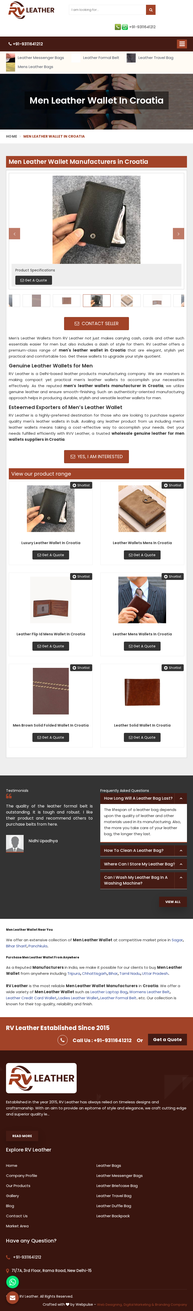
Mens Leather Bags (35, 66)
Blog (10, 1205)
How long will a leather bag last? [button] (138, 798)
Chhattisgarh (94, 973)
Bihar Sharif (16, 946)
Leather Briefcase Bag (117, 1185)
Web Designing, (110, 1304)
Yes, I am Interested (99, 456)
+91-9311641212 (142, 26)
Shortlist (83, 485)
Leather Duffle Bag (113, 1205)
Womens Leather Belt (149, 991)
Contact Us (17, 1216)
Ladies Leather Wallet (78, 998)
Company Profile (21, 1175)
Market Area (17, 1226)
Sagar (177, 940)
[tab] (143, 798)
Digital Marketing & (139, 1304)
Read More (22, 1136)
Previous (14, 233)
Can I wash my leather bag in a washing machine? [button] (136, 880)
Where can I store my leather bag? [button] (139, 864)
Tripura (73, 973)
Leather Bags (108, 1165)
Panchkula (37, 946)
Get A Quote (52, 554)
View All (173, 901)
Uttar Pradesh (155, 973)
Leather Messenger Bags (40, 57)
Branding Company (171, 1304)
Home (11, 136)
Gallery (12, 1195)
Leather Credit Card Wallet (31, 998)
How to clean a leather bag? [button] (134, 850)
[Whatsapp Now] (12, 1282)
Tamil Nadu (129, 973)
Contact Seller (99, 323)
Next (178, 233)
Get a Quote (167, 1039)
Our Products (18, 1185)
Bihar (113, 973)
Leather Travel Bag (155, 57)
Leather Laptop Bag (108, 991)
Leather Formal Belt (100, 57)
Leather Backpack (113, 1216)
